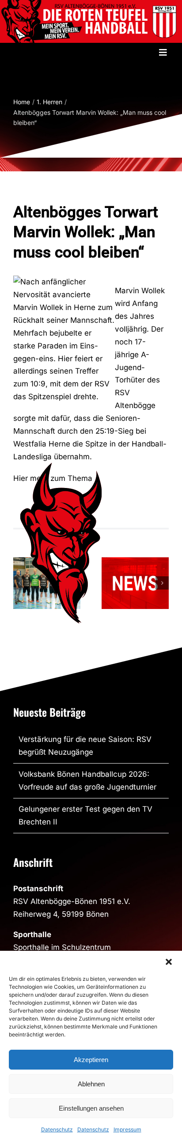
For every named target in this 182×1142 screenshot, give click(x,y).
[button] (168, 961)
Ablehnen (91, 1084)
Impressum (127, 1129)
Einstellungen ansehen (91, 1108)
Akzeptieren (91, 1059)
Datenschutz (57, 1129)
